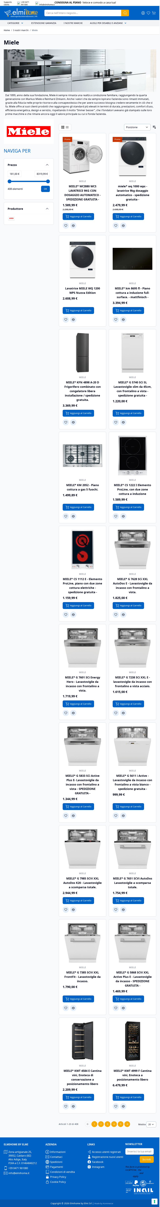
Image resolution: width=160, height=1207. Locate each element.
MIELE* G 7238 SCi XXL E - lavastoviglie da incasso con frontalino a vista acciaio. (132, 681)
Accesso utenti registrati (106, 1152)
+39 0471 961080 (18, 1168)
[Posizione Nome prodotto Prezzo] (137, 127)
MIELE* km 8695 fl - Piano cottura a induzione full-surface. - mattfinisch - (132, 292)
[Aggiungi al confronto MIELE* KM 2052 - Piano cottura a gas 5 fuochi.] (73, 516)
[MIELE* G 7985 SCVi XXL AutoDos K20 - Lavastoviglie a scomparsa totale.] (82, 849)
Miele (35, 30)
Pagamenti (56, 1167)
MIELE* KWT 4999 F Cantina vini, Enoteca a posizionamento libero (133, 1075)
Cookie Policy (58, 1182)
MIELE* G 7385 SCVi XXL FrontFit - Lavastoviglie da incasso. (82, 977)
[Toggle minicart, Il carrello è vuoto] (153, 12)
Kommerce (108, 1203)
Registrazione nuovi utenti (107, 1157)
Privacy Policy (58, 1177)
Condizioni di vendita (62, 1172)
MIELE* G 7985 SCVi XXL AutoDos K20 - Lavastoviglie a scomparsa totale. (82, 883)
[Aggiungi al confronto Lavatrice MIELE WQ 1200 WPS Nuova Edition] (73, 319)
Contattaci (56, 1157)
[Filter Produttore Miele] (11, 218)
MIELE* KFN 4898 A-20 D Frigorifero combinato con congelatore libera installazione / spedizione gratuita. (82, 391)
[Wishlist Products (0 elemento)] (148, 12)
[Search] (125, 13)
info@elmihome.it (18, 1173)
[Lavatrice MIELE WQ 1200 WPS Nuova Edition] (82, 259)
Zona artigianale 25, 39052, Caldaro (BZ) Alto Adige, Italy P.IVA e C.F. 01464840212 (22, 1157)
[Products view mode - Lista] (67, 127)
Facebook (97, 1162)
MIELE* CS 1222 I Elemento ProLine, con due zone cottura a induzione (132, 489)
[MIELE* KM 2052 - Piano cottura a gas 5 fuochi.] (82, 455)
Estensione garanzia (43, 23)
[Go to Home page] (21, 13)
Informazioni (57, 1152)
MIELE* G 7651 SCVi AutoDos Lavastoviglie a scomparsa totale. (132, 883)
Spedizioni (56, 1162)
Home (7, 30)
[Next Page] (127, 1124)
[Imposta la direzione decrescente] (154, 127)
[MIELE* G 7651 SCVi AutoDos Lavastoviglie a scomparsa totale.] (132, 849)
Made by (98, 1203)
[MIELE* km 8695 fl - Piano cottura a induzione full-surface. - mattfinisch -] (132, 259)
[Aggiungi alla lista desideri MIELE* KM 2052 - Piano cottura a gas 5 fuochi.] (66, 516)
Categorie (13, 23)
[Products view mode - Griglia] (63, 127)
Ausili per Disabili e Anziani (106, 23)
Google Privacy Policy (137, 1171)
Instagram (98, 1167)
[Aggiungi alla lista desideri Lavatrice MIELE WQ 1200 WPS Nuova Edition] (66, 319)
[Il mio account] (143, 12)
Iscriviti (146, 1159)
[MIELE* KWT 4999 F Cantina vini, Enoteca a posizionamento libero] (132, 1041)
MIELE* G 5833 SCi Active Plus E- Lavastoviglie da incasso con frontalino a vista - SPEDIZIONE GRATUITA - (82, 784)
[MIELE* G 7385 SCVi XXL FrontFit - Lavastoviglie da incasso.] (82, 943)
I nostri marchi (73, 23)
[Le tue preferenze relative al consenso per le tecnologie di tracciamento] (155, 1202)
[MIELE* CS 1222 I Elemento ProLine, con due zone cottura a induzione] (132, 455)
